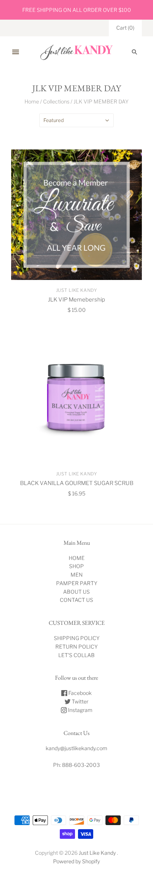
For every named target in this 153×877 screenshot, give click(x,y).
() (125, 27)
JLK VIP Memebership (76, 299)
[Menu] (15, 52)
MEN (77, 574)
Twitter (79, 701)
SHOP (76, 566)
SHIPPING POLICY (77, 638)
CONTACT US (76, 600)
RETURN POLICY (76, 646)
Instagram (79, 710)
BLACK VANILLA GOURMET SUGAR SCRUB (76, 483)
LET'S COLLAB (76, 655)
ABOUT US (76, 591)
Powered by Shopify (76, 861)
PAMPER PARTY (76, 583)
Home (32, 101)
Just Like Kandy (76, 290)
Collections (56, 101)
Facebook (79, 693)
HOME (77, 558)
